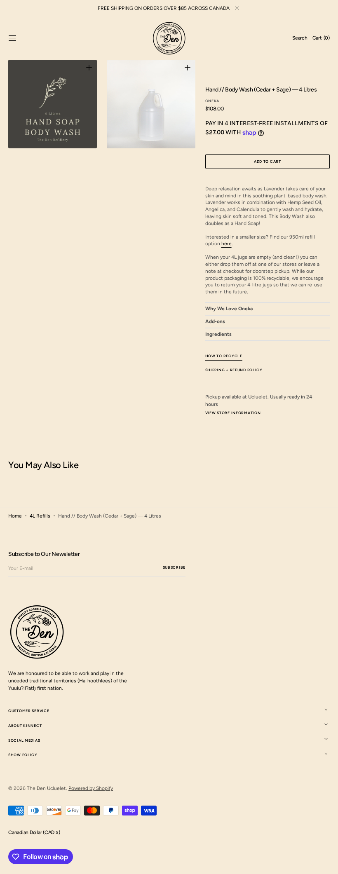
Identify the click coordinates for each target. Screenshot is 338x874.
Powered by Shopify (90, 788)
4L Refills (40, 516)
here (226, 243)
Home (15, 516)
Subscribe (174, 567)
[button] (12, 38)
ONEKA (212, 100)
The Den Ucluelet (46, 788)
